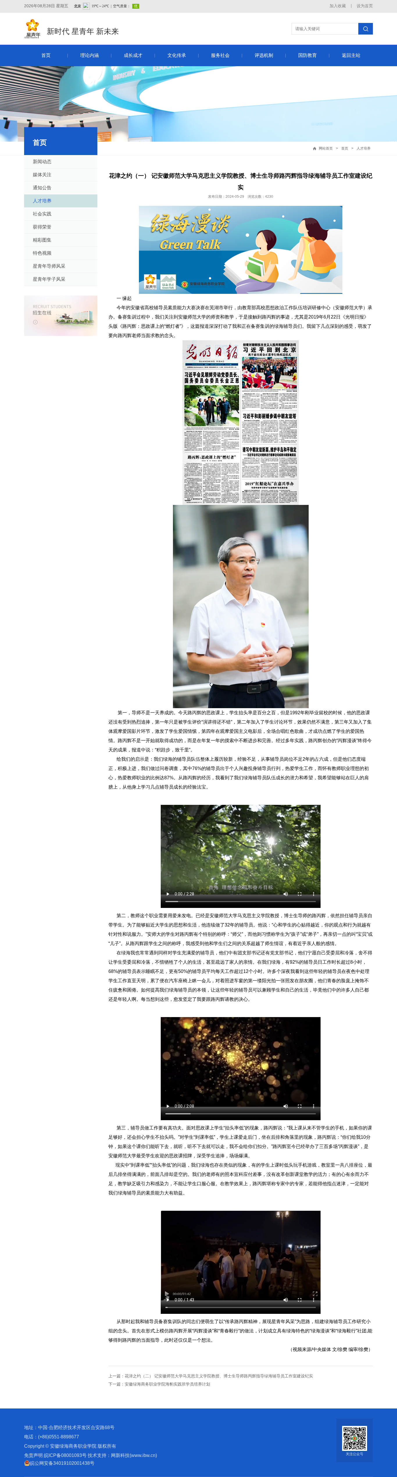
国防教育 (307, 55)
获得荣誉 (42, 226)
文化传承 (176, 55)
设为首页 (365, 5)
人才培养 (364, 148)
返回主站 (351, 55)
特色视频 (42, 253)
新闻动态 (42, 161)
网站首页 (326, 148)
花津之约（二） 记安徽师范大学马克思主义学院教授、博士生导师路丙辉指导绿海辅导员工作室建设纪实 (219, 1376)
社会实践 (42, 213)
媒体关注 (42, 174)
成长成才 (133, 55)
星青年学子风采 (49, 279)
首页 (46, 55)
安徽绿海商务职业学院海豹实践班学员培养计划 (167, 1384)
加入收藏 (338, 5)
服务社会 (220, 55)
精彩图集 (42, 240)
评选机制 (264, 55)
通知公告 (42, 187)
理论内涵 (89, 55)
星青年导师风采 (49, 266)
